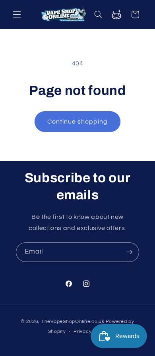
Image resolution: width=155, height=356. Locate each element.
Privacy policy (90, 331)
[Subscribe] (129, 252)
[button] (17, 14)
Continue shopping (77, 121)
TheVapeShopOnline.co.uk (73, 321)
